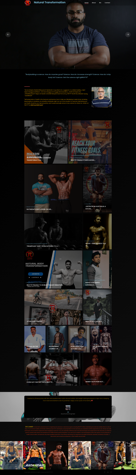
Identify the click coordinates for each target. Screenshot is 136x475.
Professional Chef (90, 241)
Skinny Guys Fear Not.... (94, 382)
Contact (107, 3)
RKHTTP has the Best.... (94, 321)
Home (86, 3)
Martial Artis (30, 344)
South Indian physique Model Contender (37, 243)
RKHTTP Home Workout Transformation (36, 282)
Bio (100, 3)
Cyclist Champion (31, 319)
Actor (72, 344)
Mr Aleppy (95, 344)
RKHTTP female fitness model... (83, 160)
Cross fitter (88, 204)
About (94, 3)
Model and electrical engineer (93, 319)
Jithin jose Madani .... (35, 321)
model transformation (91, 379)
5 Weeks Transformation (55, 344)
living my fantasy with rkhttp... (40, 382)
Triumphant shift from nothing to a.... (43, 246)
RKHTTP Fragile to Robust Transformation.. (45, 285)
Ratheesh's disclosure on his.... (39, 209)
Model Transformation (32, 155)
